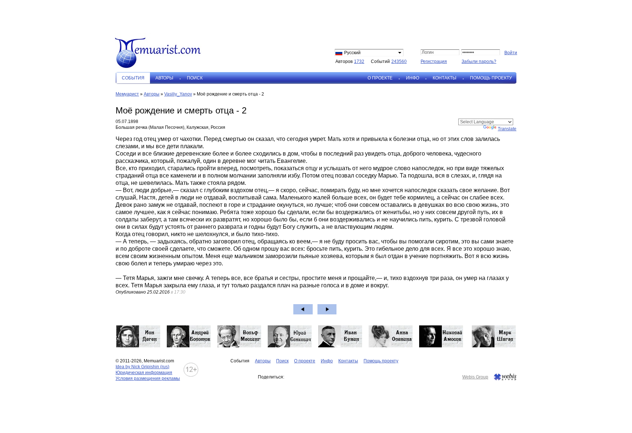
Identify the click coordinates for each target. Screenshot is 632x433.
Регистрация (434, 61)
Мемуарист (127, 94)
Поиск (195, 78)
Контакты (444, 78)
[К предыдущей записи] (303, 309)
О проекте (380, 78)
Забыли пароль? (479, 61)
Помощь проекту (491, 78)
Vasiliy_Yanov (178, 94)
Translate (507, 128)
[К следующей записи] (327, 309)
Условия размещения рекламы (148, 378)
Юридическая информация (144, 372)
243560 (399, 61)
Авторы (164, 78)
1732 (359, 61)
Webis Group (475, 377)
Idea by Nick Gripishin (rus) (142, 366)
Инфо (412, 78)
